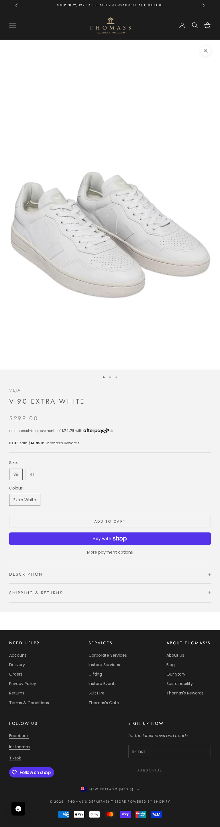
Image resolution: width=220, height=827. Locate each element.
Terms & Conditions (29, 703)
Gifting (95, 674)
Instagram (19, 747)
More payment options (110, 552)
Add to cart (110, 521)
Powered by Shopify (149, 801)
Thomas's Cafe (104, 703)
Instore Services (104, 665)
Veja (15, 390)
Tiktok (15, 758)
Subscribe (149, 770)
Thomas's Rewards (185, 693)
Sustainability (179, 683)
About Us (175, 655)
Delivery (17, 665)
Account (17, 655)
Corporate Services (108, 655)
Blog (170, 665)
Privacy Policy (22, 683)
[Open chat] (18, 809)
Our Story (175, 674)
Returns (16, 693)
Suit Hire (97, 693)
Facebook (19, 736)
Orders (16, 674)
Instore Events (103, 683)
